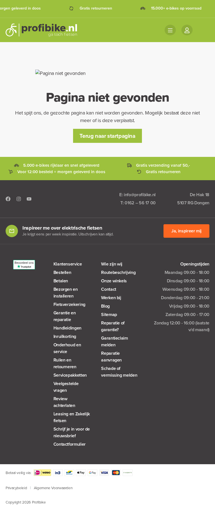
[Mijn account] (187, 30)
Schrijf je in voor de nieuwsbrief (71, 432)
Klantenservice (67, 264)
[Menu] (170, 30)
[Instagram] (18, 199)
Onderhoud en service (67, 348)
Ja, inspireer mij (186, 231)
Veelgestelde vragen (66, 386)
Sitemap (109, 314)
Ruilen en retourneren (64, 363)
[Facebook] (8, 199)
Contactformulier (69, 444)
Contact (108, 289)
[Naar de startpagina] (45, 30)
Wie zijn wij (111, 264)
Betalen (60, 281)
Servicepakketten (70, 375)
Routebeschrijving (118, 272)
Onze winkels (114, 281)
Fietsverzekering (69, 304)
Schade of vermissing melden (119, 371)
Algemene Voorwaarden (53, 488)
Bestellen (62, 272)
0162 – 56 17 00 (140, 203)
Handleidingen (67, 328)
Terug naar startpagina (107, 136)
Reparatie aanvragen (111, 356)
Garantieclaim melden (114, 341)
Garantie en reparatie (64, 316)
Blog (105, 306)
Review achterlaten (64, 402)
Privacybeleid (16, 488)
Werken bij (111, 297)
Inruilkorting (64, 336)
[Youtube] (29, 199)
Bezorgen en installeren (65, 292)
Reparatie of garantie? (113, 326)
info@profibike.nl (140, 194)
